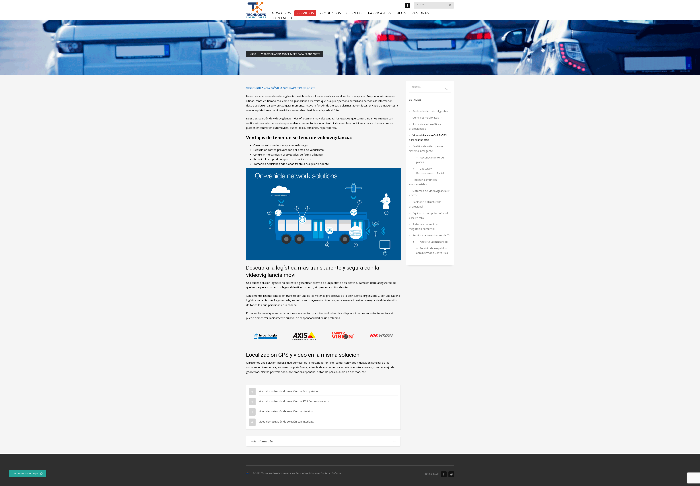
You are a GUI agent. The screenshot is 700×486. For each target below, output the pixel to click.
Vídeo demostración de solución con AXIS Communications (294, 401)
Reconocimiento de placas (430, 160)
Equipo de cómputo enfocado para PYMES (429, 215)
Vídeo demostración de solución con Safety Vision (288, 391)
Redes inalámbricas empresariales (423, 182)
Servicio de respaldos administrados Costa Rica (432, 250)
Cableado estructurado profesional (425, 204)
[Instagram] (451, 474)
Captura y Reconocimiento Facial (430, 171)
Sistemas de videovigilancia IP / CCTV (429, 193)
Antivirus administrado (434, 241)
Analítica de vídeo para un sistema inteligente (426, 148)
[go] (450, 5)
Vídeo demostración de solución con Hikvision (286, 411)
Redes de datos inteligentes (430, 111)
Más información (262, 441)
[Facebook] (407, 5)
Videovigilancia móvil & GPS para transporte (428, 137)
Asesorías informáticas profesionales (425, 126)
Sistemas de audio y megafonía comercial (423, 226)
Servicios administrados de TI (431, 235)
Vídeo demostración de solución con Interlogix (286, 421)
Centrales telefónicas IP (427, 117)
